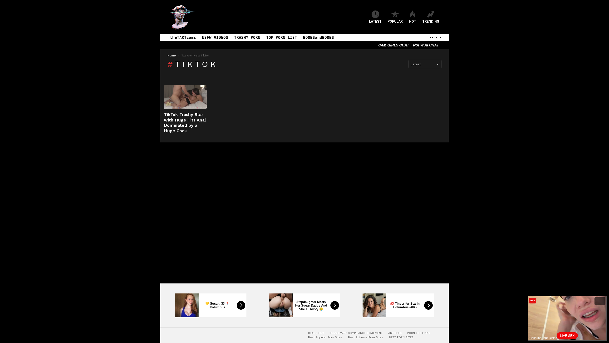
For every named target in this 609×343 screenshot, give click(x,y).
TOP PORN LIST (281, 37)
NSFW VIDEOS (215, 37)
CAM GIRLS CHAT (393, 45)
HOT (412, 21)
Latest (375, 21)
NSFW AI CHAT (426, 45)
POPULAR (395, 21)
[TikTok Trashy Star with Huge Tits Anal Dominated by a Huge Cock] (185, 97)
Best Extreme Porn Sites (365, 337)
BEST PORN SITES (401, 337)
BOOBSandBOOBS (318, 37)
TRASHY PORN (247, 37)
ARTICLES (395, 333)
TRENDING (430, 21)
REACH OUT (316, 333)
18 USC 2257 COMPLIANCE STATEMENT (356, 333)
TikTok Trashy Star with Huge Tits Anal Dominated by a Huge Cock (185, 122)
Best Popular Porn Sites (325, 337)
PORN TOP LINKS (418, 333)
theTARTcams (183, 37)
